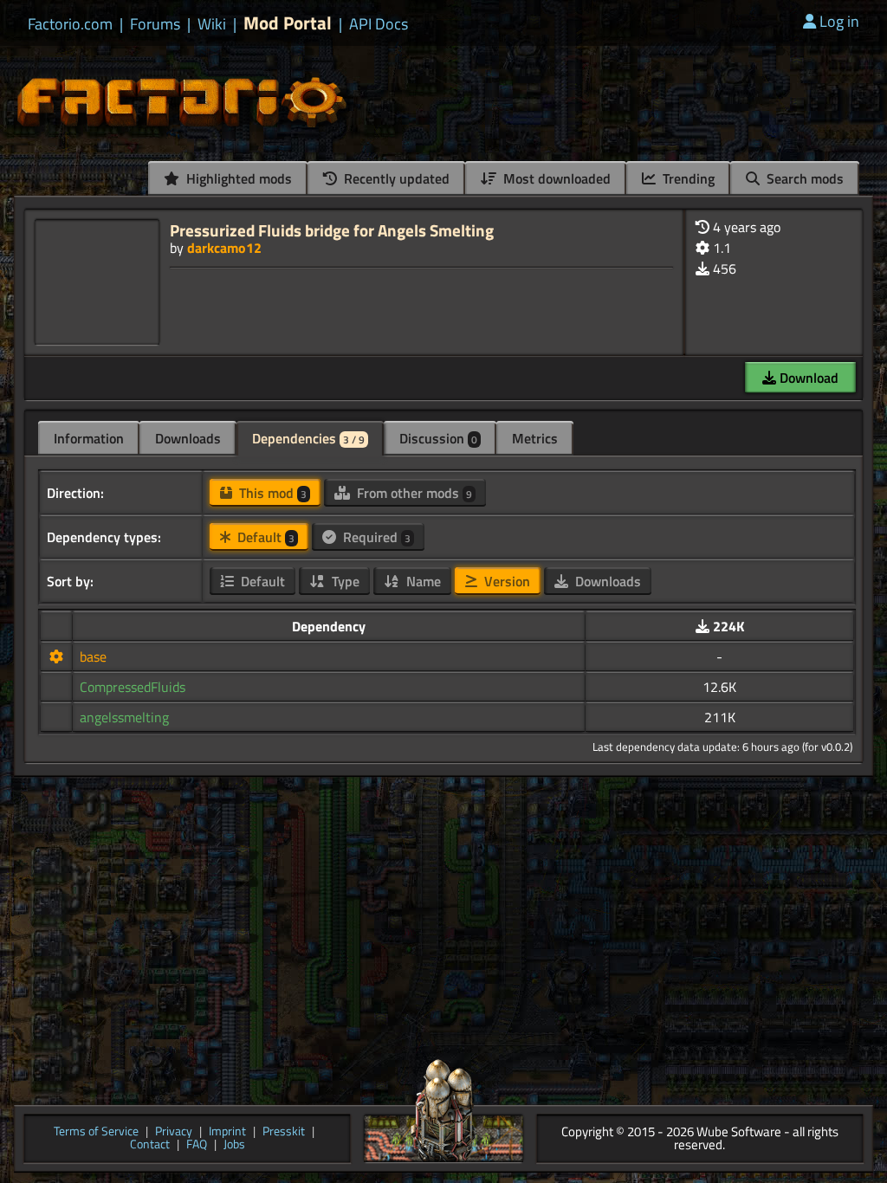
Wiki (211, 24)
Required (375, 537)
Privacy (173, 1132)
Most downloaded (555, 178)
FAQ (196, 1145)
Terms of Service (96, 1132)
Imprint (227, 1132)
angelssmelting (124, 717)
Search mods (803, 178)
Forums (155, 24)
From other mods (412, 492)
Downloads (188, 438)
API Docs (378, 24)
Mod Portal (287, 23)
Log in (839, 21)
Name (422, 581)
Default (264, 537)
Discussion (438, 438)
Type (343, 581)
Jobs (234, 1145)
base (93, 656)
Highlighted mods (237, 178)
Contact (150, 1145)
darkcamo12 (224, 247)
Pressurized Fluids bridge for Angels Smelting (332, 229)
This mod (271, 492)
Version (505, 581)
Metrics (535, 438)
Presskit (283, 1132)
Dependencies (308, 438)
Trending (687, 178)
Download (807, 377)
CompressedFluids (132, 686)
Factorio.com (70, 24)
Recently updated (395, 178)
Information (89, 438)
